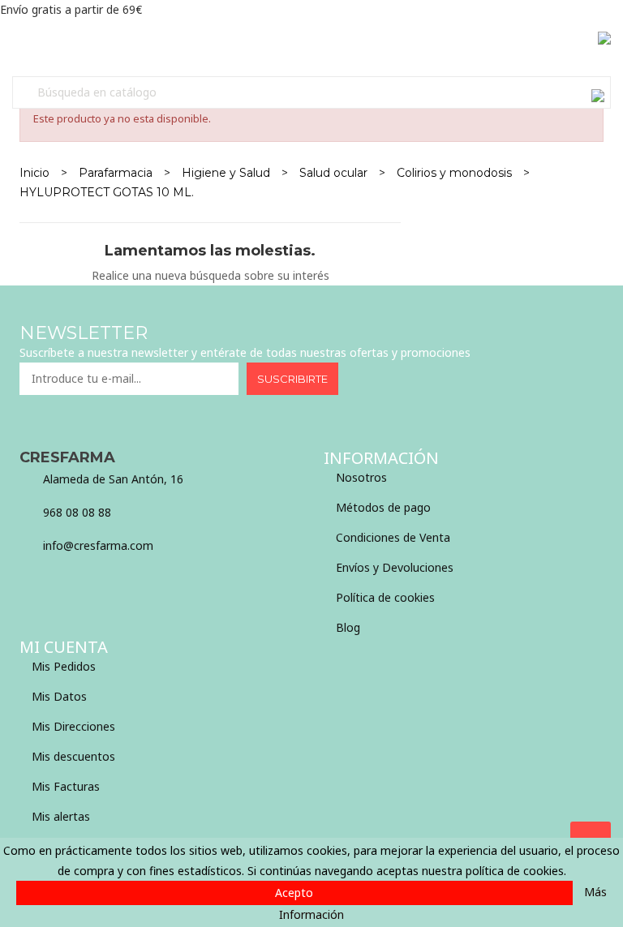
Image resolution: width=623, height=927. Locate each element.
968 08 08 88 (77, 512)
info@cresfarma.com (98, 545)
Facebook (27, 585)
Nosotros (361, 477)
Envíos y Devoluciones (394, 567)
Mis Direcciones (73, 726)
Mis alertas (61, 816)
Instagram (72, 585)
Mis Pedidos (64, 666)
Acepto (294, 892)
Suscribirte (292, 378)
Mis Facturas (66, 786)
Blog (348, 627)
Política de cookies (385, 597)
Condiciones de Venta (393, 537)
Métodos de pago (383, 507)
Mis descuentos (73, 756)
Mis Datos (59, 696)
